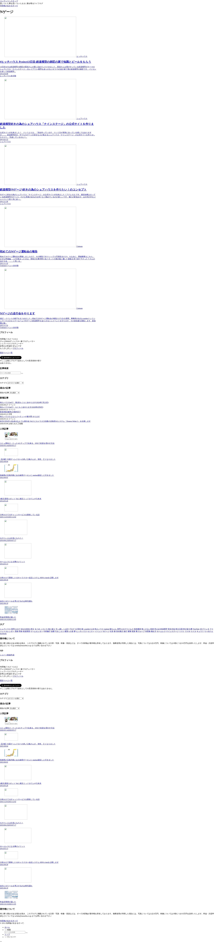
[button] (22, 373)
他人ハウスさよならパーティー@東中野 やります (20, 416)
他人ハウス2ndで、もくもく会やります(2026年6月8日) (21, 407)
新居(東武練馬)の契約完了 (10, 412)
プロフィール (18, 348)
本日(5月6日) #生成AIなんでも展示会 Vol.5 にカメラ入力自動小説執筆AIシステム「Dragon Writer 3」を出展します (45, 421)
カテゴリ (3, 383)
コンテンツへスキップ (9, 1)
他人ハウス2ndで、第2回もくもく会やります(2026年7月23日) (24, 402)
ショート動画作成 (7, 655)
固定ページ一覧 (6, 353)
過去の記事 (4, 393)
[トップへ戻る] (1, 941)
